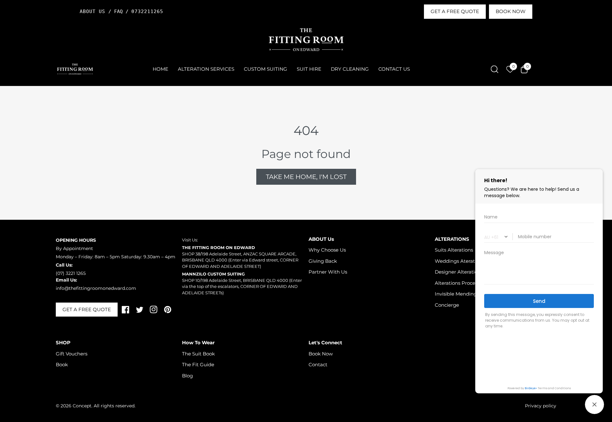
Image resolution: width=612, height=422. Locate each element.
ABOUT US (94, 11)
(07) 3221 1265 (71, 273)
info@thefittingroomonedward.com (96, 288)
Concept (82, 406)
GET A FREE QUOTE (455, 11)
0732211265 (147, 11)
